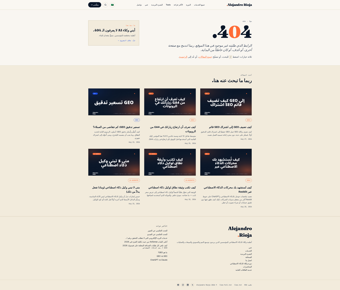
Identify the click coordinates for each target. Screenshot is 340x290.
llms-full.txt (226, 285)
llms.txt (238, 285)
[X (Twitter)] (192, 285)
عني (146, 5)
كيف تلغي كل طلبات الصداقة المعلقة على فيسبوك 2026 (145, 245)
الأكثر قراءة (178, 5)
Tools (168, 5)
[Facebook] (178, 285)
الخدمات (248, 251)
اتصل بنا (249, 260)
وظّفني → (95, 5)
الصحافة (248, 257)
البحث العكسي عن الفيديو (157, 234)
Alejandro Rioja (239, 5)
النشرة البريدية (157, 5)
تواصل (139, 5)
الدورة (188, 5)
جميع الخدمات (199, 5)
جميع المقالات (205, 56)
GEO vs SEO (162, 256)
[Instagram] (183, 285)
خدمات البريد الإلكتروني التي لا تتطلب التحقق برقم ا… (146, 238)
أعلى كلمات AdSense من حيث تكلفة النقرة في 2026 (145, 242)
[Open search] (105, 4)
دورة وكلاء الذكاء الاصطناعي (241, 263)
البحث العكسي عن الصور (157, 230)
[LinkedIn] (188, 285)
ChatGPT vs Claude (158, 260)
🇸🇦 (112, 4)
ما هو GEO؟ (162, 252)
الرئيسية (183, 56)
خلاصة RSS (248, 285)
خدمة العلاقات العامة (244, 270)
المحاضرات (247, 267)
